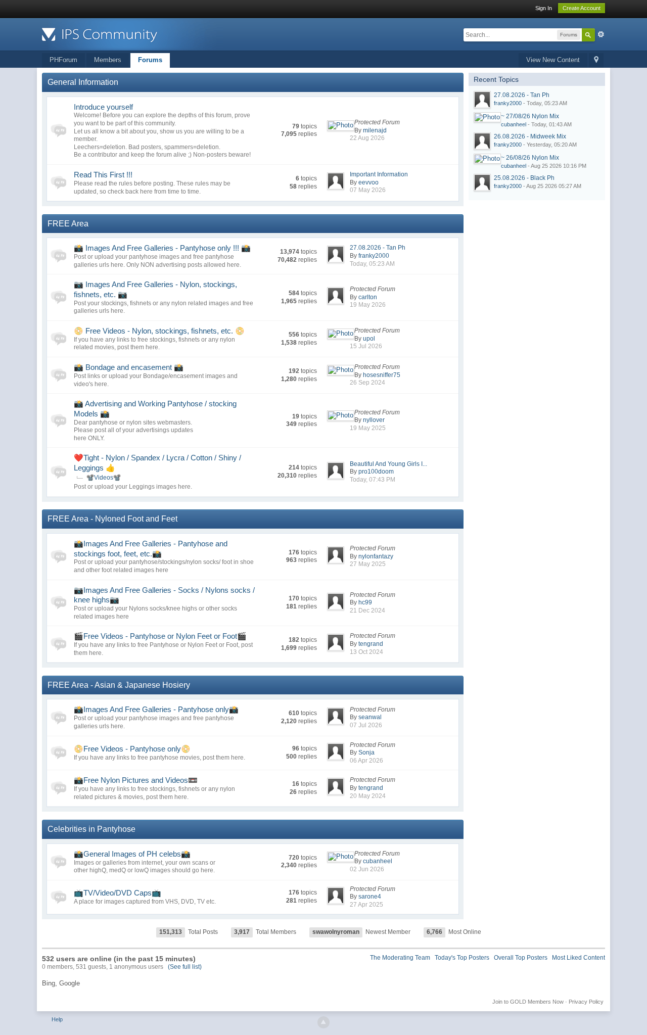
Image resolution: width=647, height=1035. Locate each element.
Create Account (581, 8)
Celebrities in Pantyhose (91, 829)
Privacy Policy (586, 1002)
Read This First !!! (103, 174)
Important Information (379, 174)
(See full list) (185, 966)
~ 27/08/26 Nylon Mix (530, 116)
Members (107, 60)
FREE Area (68, 223)
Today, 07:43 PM (372, 479)
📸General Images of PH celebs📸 (132, 854)
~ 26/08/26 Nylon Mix (530, 157)
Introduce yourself (103, 107)
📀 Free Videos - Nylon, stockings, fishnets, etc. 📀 (159, 330)
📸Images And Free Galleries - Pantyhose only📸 (156, 709)
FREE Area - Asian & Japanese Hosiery (119, 685)
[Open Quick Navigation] (596, 60)
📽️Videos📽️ (103, 477)
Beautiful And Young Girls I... (388, 463)
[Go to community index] (132, 33)
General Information (83, 82)
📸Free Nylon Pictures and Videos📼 (136, 780)
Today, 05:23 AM (372, 263)
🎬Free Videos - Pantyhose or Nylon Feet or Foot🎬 (160, 636)
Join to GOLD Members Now (528, 1002)
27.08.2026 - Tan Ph (377, 247)
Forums (150, 60)
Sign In (543, 8)
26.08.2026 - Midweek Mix (530, 136)
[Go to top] (323, 1022)
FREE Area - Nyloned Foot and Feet (112, 518)
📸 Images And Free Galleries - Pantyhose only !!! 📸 (162, 248)
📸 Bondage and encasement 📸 (128, 367)
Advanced (601, 34)
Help (57, 1019)
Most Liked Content (578, 957)
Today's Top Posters (462, 957)
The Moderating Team (400, 957)
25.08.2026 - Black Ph (524, 177)
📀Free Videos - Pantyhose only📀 (132, 748)
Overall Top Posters (520, 957)
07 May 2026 (368, 190)
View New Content (553, 60)
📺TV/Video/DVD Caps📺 (117, 892)
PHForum (63, 60)
